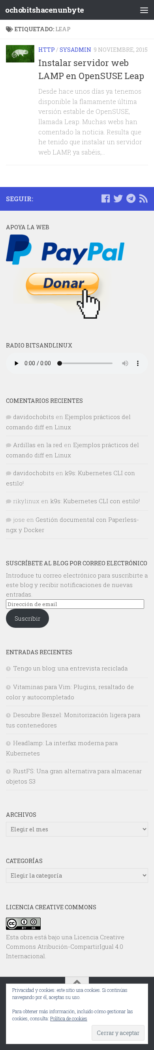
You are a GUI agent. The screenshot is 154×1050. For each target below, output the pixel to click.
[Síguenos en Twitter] (118, 198)
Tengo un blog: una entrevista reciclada (70, 668)
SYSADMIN (75, 49)
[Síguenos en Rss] (143, 198)
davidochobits (33, 417)
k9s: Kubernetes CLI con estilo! (95, 501)
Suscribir (27, 618)
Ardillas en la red (37, 445)
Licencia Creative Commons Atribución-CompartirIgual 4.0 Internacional (65, 946)
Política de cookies (68, 1018)
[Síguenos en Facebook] (105, 198)
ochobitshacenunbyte (44, 10)
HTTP (46, 49)
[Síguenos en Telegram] (130, 198)
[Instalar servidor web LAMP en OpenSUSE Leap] (20, 53)
